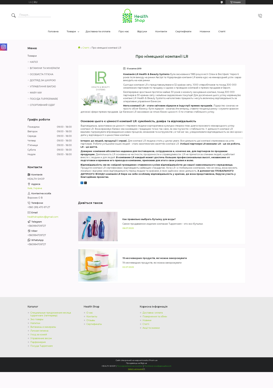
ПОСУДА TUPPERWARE (44, 98)
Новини (205, 31)
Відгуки (142, 31)
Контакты (91, 316)
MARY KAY (36, 92)
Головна (53, 31)
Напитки (35, 323)
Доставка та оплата (98, 31)
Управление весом (41, 338)
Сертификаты (94, 324)
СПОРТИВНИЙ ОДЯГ (42, 105)
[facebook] (82, 183)
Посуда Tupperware (41, 346)
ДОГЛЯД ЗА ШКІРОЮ (43, 80)
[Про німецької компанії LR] (100, 87)
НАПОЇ (34, 62)
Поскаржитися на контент (130, 366)
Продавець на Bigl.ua (136, 363)
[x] (85, 183)
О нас (89, 312)
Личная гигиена (39, 330)
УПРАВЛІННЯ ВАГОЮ (43, 86)
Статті (221, 31)
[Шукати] (13, 16)
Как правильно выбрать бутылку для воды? (149, 219)
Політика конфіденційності (157, 366)
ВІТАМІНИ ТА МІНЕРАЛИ (45, 68)
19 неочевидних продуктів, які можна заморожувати (154, 258)
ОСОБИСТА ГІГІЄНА (41, 74)
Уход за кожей (38, 334)
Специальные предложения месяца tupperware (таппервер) (50, 314)
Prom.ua (153, 360)
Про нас (123, 31)
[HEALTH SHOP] (135, 16)
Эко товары (36, 319)
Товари (71, 31)
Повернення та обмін (155, 316)
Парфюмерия (38, 342)
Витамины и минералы (43, 327)
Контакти (161, 31)
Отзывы (90, 320)
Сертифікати (183, 31)
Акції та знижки (151, 327)
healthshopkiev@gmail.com (42, 216)
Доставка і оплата (153, 312)
